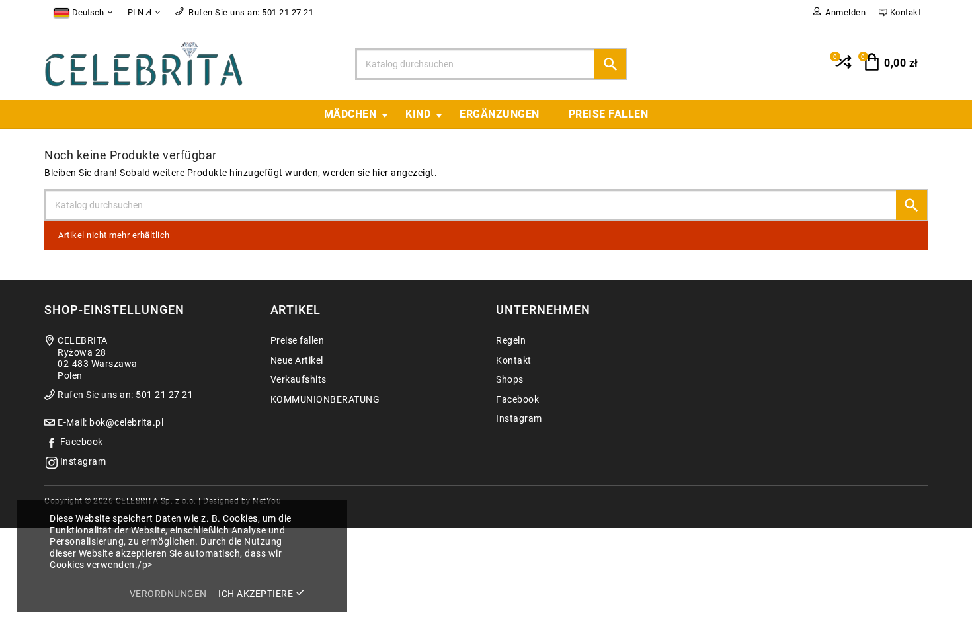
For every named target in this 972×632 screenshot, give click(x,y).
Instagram (83, 461)
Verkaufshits (298, 379)
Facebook (81, 442)
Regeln (511, 340)
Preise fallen (609, 114)
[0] (842, 67)
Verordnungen (168, 593)
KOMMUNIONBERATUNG (325, 399)
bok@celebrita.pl (126, 422)
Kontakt (514, 360)
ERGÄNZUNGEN (500, 114)
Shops (510, 379)
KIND (417, 114)
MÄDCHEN (350, 114)
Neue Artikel (296, 360)
